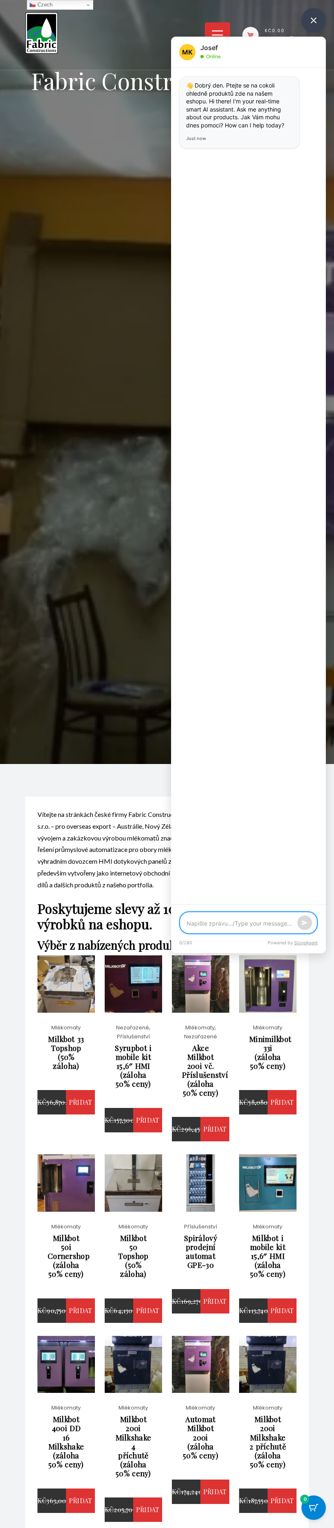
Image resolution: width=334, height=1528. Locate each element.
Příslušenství (133, 1036)
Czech (44, 5)
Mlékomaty (66, 1027)
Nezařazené (132, 1027)
